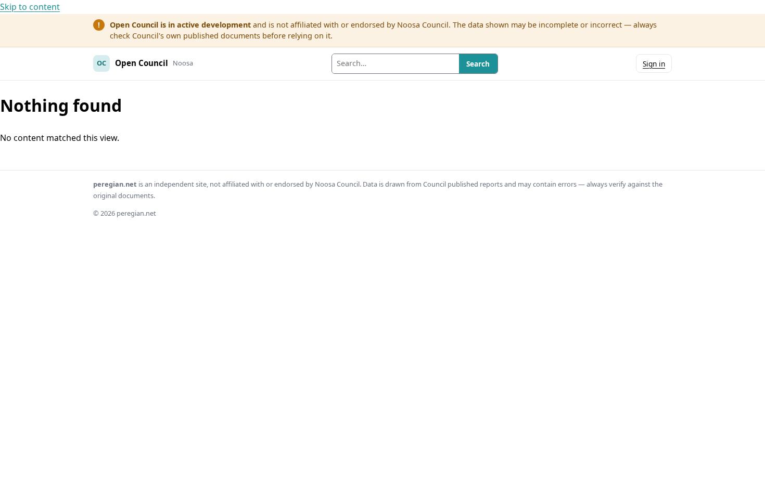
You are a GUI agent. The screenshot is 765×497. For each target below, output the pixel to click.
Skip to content (30, 6)
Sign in (654, 64)
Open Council (141, 63)
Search (478, 64)
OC (101, 63)
